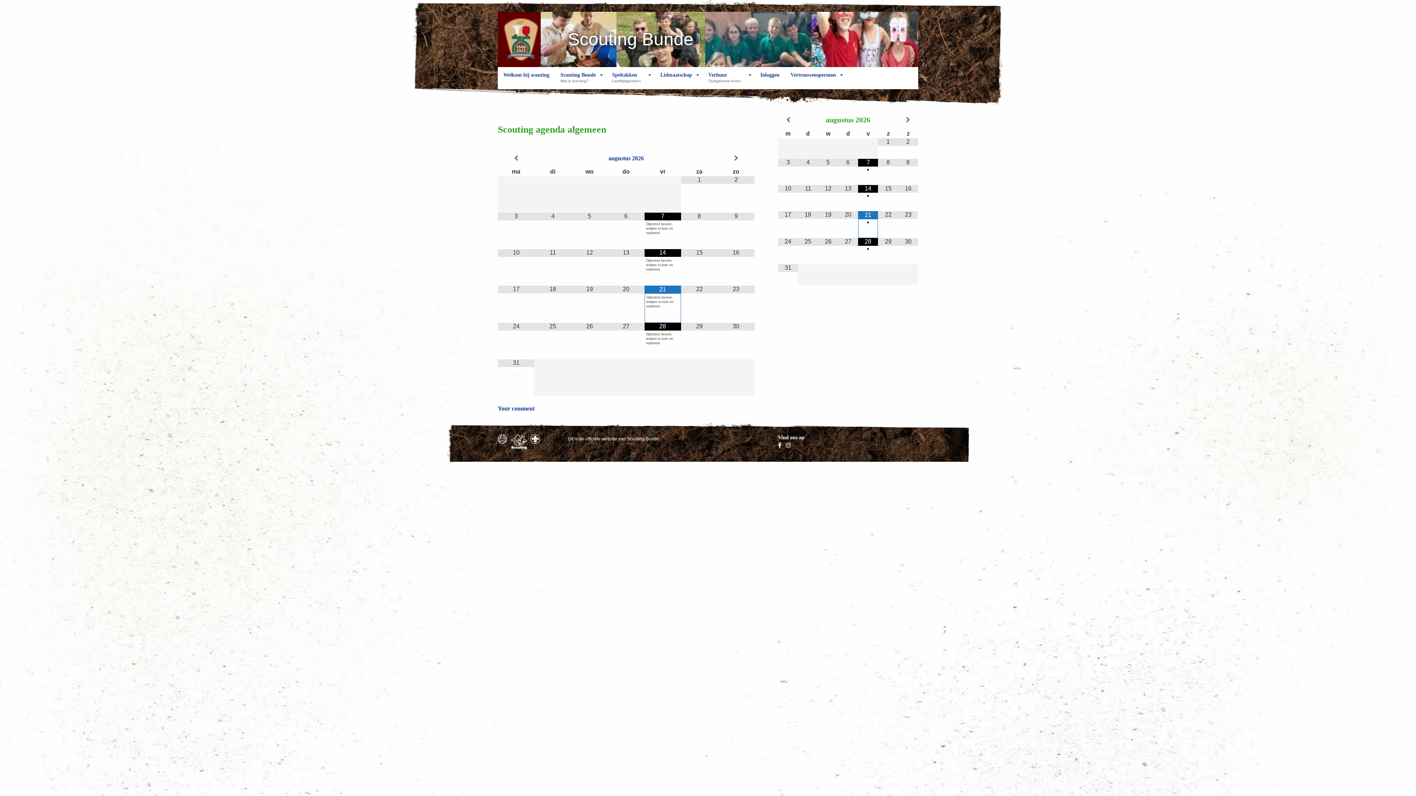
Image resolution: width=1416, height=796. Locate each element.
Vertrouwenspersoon (813, 75)
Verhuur (724, 77)
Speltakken (626, 77)
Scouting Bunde (578, 77)
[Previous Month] (516, 158)
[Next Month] (736, 158)
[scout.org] (535, 439)
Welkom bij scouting (526, 75)
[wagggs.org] (502, 439)
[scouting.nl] (519, 441)
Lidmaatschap (676, 75)
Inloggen (770, 75)
